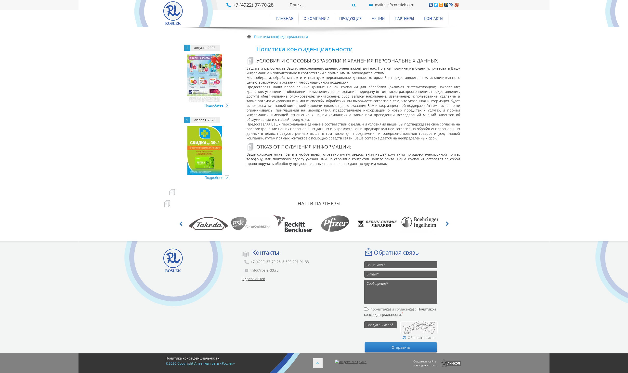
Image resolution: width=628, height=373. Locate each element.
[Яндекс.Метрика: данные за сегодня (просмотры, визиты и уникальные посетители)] (350, 362)
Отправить (401, 347)
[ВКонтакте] (430, 4)
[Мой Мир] (446, 4)
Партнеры (404, 18)
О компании (316, 18)
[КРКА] (425, 223)
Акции (378, 18)
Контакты (433, 18)
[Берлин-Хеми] (340, 223)
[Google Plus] (456, 4)
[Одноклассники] (441, 4)
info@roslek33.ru (265, 270)
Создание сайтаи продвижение (425, 363)
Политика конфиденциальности (193, 358)
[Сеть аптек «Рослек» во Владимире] (200, 13)
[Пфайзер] (298, 223)
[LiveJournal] (451, 4)
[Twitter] (436, 4)
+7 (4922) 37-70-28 (253, 4)
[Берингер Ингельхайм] (383, 223)
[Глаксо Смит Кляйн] (214, 223)
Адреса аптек (253, 278)
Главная (284, 18)
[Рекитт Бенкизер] (256, 223)
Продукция (350, 18)
